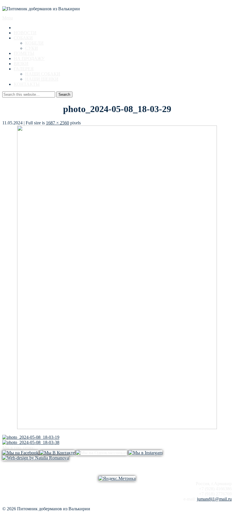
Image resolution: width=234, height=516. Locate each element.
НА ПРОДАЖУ (29, 58)
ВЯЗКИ (21, 63)
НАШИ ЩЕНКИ (41, 79)
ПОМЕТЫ (24, 53)
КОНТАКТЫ (27, 84)
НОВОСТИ (25, 32)
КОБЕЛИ (34, 43)
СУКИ (31, 48)
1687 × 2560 (57, 122)
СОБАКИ (23, 37)
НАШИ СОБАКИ (42, 73)
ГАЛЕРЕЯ (24, 68)
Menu (7, 17)
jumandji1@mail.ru (214, 499)
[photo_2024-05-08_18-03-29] (117, 427)
